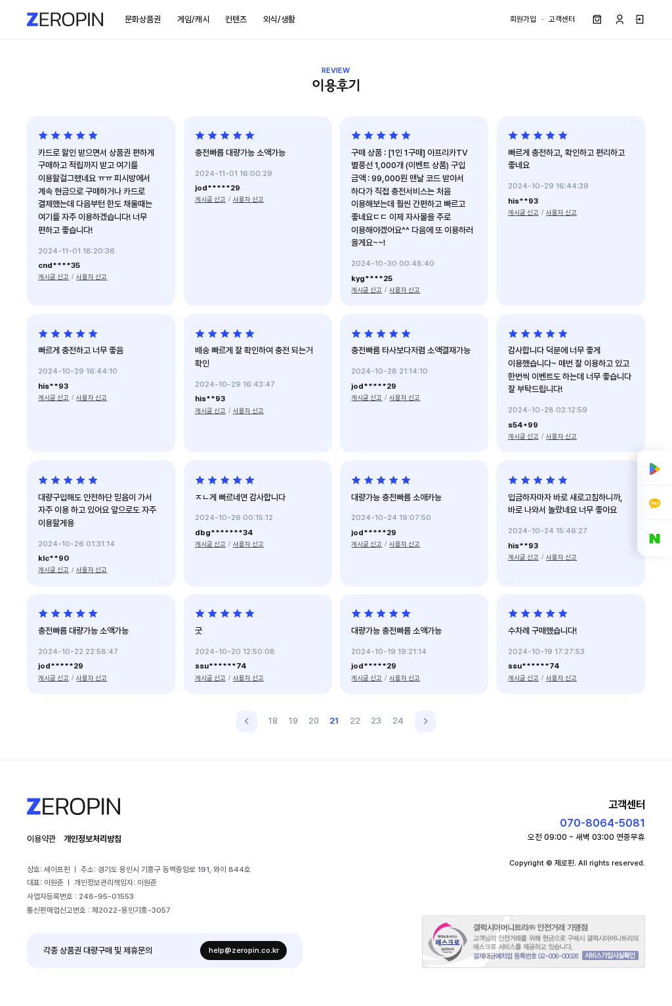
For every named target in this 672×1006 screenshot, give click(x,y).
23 (376, 721)
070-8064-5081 (602, 822)
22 (355, 721)
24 (398, 721)
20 (313, 721)
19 (293, 721)
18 (273, 721)
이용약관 (41, 839)
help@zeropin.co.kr (244, 950)
